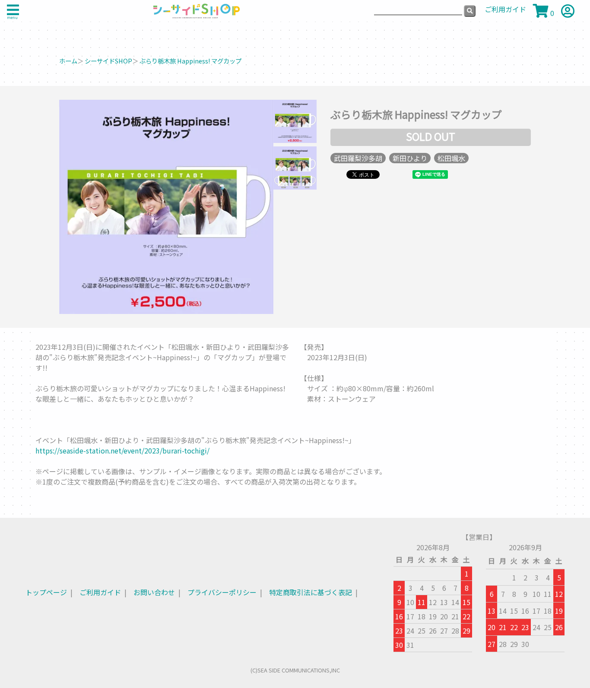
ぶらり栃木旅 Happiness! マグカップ (190, 60)
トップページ (46, 592)
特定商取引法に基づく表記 (310, 592)
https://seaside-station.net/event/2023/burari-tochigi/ (122, 450)
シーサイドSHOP (108, 60)
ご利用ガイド (100, 592)
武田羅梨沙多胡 (358, 158)
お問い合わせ (154, 592)
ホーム (68, 60)
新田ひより (410, 158)
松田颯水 (451, 158)
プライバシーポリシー (222, 592)
